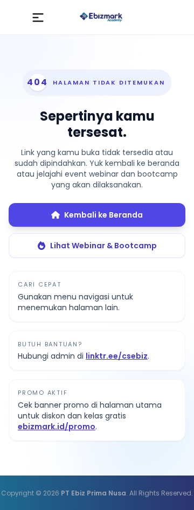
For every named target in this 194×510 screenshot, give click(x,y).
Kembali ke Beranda (103, 214)
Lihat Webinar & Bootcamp (103, 245)
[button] (38, 17)
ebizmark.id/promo (56, 426)
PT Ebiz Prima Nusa (93, 493)
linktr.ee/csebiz (117, 356)
